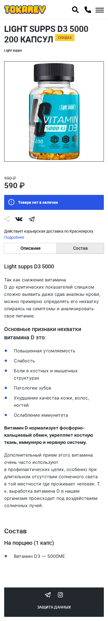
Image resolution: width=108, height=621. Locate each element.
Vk (18, 219)
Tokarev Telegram (47, 594)
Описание (30, 248)
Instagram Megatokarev (60, 594)
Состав (80, 248)
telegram (31, 219)
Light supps (13, 50)
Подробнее (14, 237)
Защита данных (54, 607)
